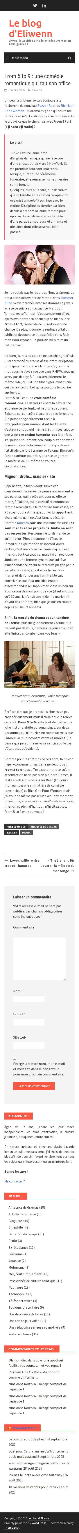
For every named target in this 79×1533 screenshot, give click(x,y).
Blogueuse (16, 1220)
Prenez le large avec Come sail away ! (36, 1475)
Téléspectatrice (20, 1301)
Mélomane (17, 1267)
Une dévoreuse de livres (26, 1314)
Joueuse (15, 1260)
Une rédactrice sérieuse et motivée (34, 1327)
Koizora (23, 523)
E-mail (19, 1014)
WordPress (39, 1523)
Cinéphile (16, 1227)
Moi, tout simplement (25, 1274)
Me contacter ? (14, 1181)
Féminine (16, 1254)
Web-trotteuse (20, 1334)
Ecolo (13, 1240)
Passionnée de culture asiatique (32, 1281)
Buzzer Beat (46, 105)
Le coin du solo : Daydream (28, 1439)
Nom (18, 991)
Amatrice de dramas (44, 826)
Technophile (18, 1294)
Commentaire (23, 930)
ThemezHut (11, 1527)
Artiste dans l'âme (22, 1214)
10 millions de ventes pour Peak (32, 1487)
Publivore (16, 1287)
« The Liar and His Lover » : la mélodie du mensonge (58, 865)
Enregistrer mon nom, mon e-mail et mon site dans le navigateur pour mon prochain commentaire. (39, 1068)
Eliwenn (37, 90)
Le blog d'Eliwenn (30, 28)
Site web (19, 1037)
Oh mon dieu (18, 1360)
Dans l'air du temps (23, 1234)
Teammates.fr (24, 1428)
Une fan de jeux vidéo (24, 1320)
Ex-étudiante (18, 1247)
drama (26, 832)
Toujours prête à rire (24, 1307)
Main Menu (20, 58)
